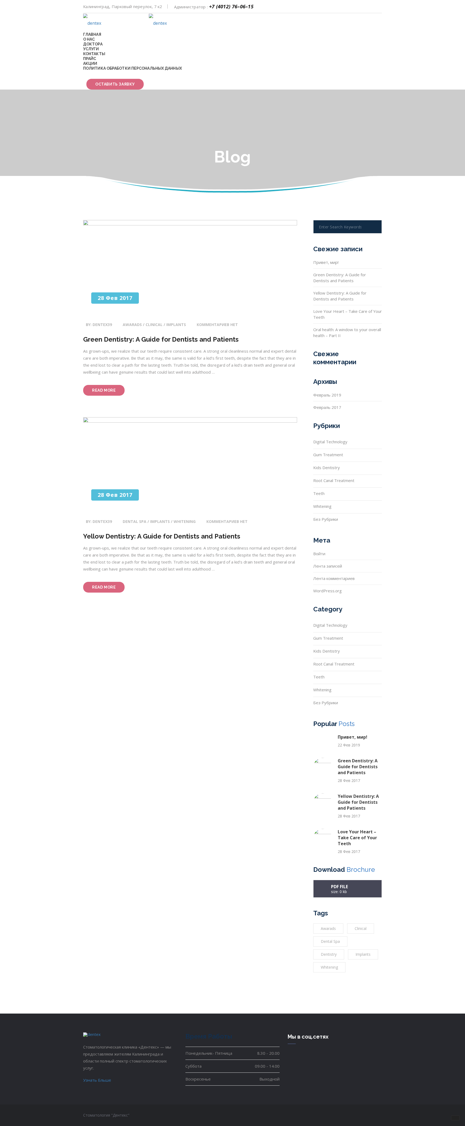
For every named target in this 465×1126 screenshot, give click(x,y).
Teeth (319, 493)
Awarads (328, 928)
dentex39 (102, 324)
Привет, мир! (326, 262)
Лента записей (327, 566)
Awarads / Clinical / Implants (154, 324)
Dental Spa (330, 941)
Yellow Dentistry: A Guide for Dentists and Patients (161, 536)
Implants (363, 954)
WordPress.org (327, 590)
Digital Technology (330, 441)
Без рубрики (325, 519)
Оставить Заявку (115, 84)
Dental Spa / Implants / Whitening (159, 521)
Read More (108, 392)
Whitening (322, 506)
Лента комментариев (334, 578)
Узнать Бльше (97, 1080)
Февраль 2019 (327, 395)
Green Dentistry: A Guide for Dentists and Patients (161, 339)
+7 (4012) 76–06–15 (231, 6)
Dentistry (329, 954)
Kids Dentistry (326, 467)
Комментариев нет (217, 324)
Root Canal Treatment (333, 480)
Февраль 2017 (327, 407)
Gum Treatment (328, 454)
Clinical (361, 928)
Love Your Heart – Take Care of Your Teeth (357, 838)
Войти (319, 553)
